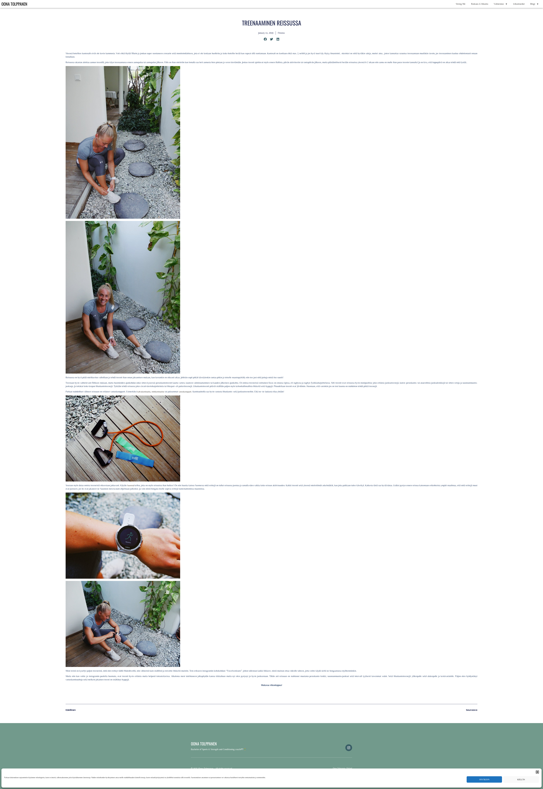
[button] (537, 772)
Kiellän (521, 779)
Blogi (532, 4)
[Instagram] (348, 747)
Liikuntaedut (519, 4)
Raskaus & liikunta (479, 4)
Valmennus (499, 4)
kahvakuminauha (143, 392)
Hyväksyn (484, 779)
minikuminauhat (158, 392)
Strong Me (461, 4)
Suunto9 (130, 485)
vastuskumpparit (185, 392)
